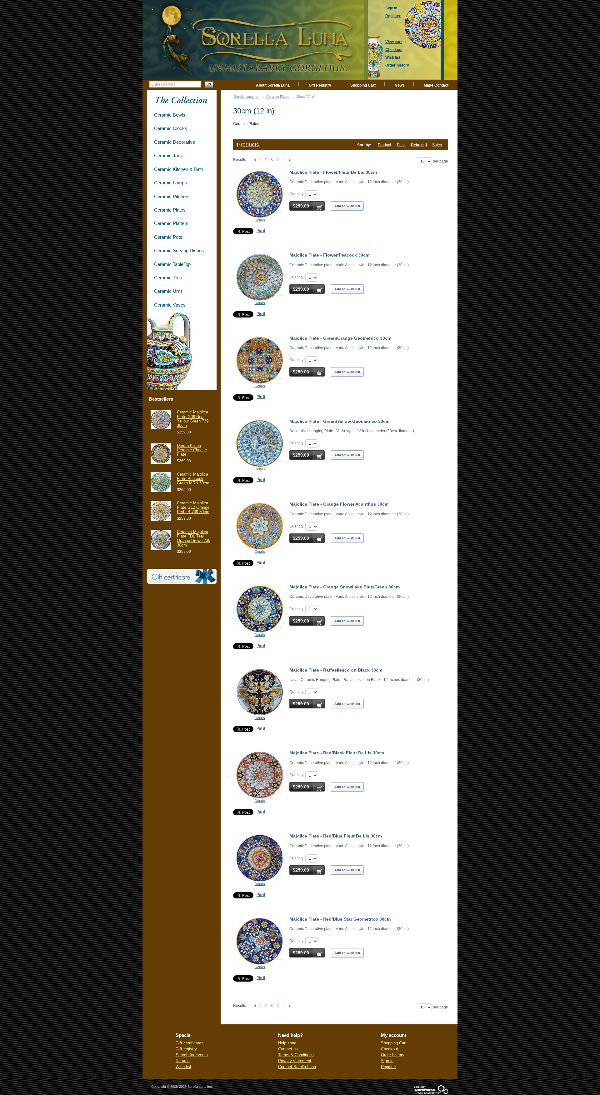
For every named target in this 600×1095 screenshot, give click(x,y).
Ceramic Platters (171, 223)
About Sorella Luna (273, 85)
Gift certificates (189, 1043)
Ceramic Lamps (170, 182)
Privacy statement (294, 1060)
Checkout (389, 1049)
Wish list (183, 1066)
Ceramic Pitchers (172, 196)
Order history (392, 1054)
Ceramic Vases (170, 305)
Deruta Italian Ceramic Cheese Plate (192, 450)
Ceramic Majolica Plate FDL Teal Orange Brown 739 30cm (193, 538)
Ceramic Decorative (174, 142)
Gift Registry (320, 85)
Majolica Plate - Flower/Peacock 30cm (329, 255)
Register (388, 1066)
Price (401, 145)
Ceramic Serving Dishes (179, 250)
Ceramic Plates (277, 96)
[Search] (209, 85)
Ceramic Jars (168, 155)
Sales (437, 145)
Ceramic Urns (168, 291)
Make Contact (436, 85)
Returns (183, 1060)
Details (260, 220)
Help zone (287, 1043)
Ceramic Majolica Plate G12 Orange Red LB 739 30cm (193, 507)
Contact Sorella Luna (297, 1066)
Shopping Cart (363, 85)
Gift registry (186, 1049)
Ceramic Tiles (168, 277)
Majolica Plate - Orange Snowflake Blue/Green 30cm (344, 586)
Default (417, 145)
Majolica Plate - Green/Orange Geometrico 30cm (340, 338)
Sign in (387, 1060)
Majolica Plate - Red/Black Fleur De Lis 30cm (336, 752)
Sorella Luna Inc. (246, 96)
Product (384, 145)
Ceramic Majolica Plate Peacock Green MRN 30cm (193, 479)
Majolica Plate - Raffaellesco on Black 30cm (335, 670)
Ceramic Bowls (169, 115)
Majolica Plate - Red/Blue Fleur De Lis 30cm (335, 835)
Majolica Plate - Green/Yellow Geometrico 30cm (339, 421)
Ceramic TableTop (172, 264)
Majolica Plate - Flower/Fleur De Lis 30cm (333, 172)
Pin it (261, 230)
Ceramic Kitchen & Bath (178, 169)
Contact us (288, 1049)
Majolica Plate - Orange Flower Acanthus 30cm (338, 504)
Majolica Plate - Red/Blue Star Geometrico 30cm (340, 919)
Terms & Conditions (296, 1054)
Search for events (192, 1054)
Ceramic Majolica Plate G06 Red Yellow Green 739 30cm (192, 419)
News (400, 85)
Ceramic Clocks (170, 128)
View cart (393, 42)
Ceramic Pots (168, 237)
